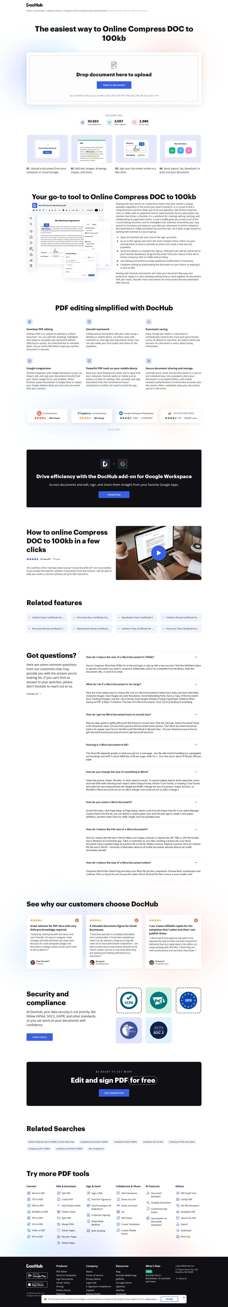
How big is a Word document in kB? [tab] (107, 744)
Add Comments (129, 1193)
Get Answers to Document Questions (159, 1221)
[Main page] (35, 5)
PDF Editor (61, 1271)
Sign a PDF (97, 1193)
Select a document (114, 85)
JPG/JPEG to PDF (40, 1211)
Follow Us (183, 1278)
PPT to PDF (37, 1218)
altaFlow (120, 1290)
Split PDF (66, 1218)
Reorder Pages (69, 1236)
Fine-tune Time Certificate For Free (183, 628)
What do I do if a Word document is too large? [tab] (113, 684)
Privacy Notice (93, 1279)
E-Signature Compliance (98, 1286)
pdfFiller (120, 1279)
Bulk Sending (98, 1230)
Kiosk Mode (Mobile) (97, 1223)
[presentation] (114, 78)
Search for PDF (188, 1218)
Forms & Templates (66, 1275)
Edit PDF (66, 1193)
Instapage (121, 1293)
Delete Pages (68, 1242)
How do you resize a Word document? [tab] (109, 802)
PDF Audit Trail (188, 1193)
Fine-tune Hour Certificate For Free (94, 617)
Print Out (185, 1236)
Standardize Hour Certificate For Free (139, 617)
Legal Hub (91, 1282)
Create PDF (67, 1199)
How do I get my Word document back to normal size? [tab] (118, 714)
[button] (158, 553)
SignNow (120, 1286)
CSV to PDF (37, 1224)
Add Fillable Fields (71, 1205)
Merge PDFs (68, 1224)
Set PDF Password (190, 1205)
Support (90, 1290)
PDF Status (126, 1218)
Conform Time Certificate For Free (138, 628)
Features (60, 1293)
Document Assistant (156, 1195)
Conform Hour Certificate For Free (49, 617)
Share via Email (129, 1205)
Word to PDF (38, 1193)
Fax (123, 1211)
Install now (114, 494)
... (150, 1299)
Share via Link (128, 1199)
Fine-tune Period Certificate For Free (49, 628)
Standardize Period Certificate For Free (94, 628)
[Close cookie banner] (183, 1297)
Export (184, 1224)
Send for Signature (101, 1199)
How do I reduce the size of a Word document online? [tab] (118, 862)
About (89, 1271)
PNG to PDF (38, 1205)
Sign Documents (64, 1279)
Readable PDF (188, 1211)
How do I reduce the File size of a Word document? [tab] (117, 829)
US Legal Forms (124, 1282)
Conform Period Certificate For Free (183, 617)
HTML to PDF (38, 1230)
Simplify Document (161, 1202)
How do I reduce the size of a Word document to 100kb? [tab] (120, 657)
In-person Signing (101, 1215)
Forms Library (63, 1290)
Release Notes (93, 1293)
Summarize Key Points (159, 1210)
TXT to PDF (37, 1199)
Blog (118, 1271)
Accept (169, 1299)
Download (186, 1230)
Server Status (63, 1282)
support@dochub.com (184, 1266)
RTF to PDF (37, 1236)
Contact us (32, 693)
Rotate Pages (68, 1230)
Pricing (59, 1286)
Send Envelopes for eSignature (102, 1207)
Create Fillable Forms (128, 1232)
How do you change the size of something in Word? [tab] (117, 771)
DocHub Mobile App (126, 1275)
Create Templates (130, 1224)
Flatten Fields (69, 1211)
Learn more (40, 1037)
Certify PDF (186, 1199)
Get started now (114, 1093)
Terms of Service (94, 1275)
